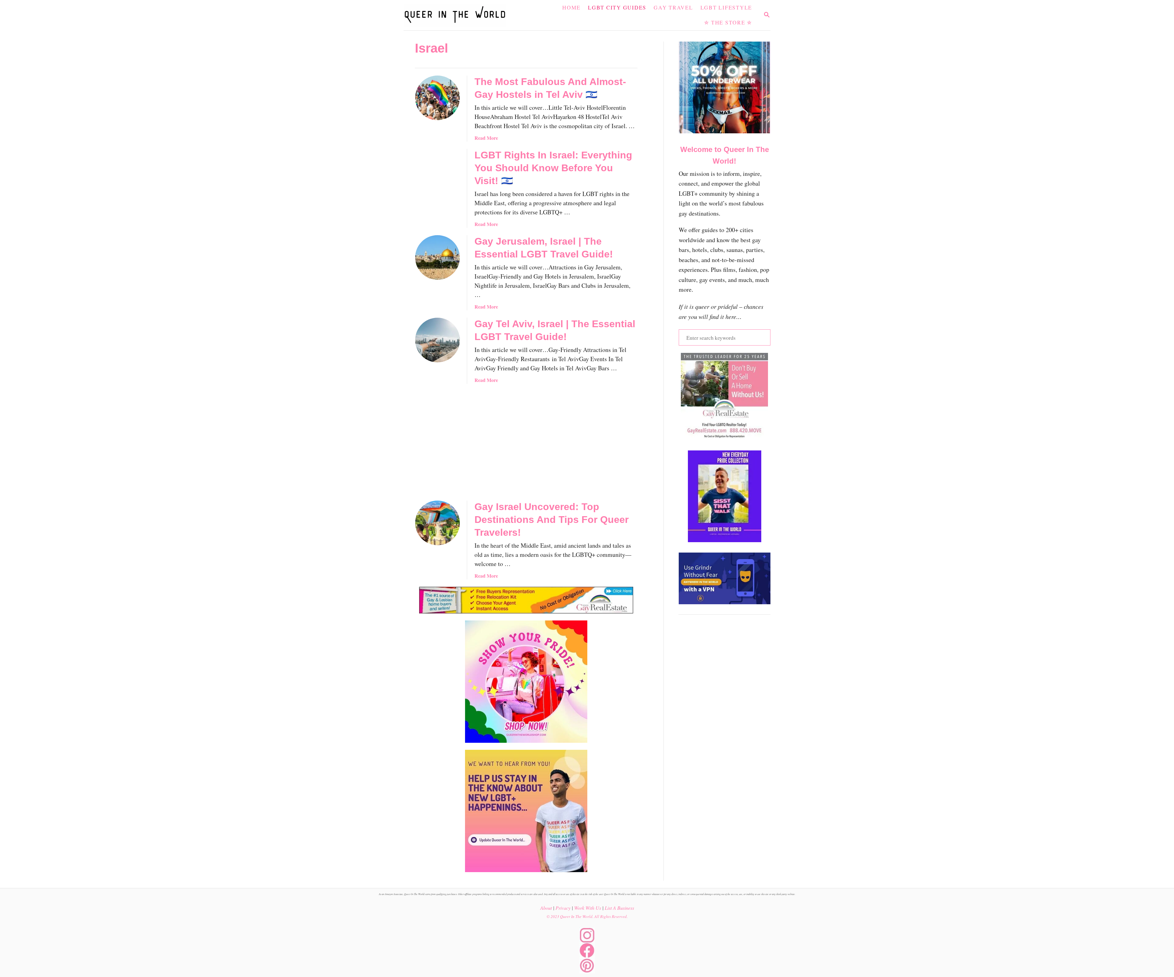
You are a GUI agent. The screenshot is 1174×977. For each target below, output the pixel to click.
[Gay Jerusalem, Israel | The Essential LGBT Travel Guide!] (437, 257)
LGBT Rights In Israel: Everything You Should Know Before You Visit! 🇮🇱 (553, 168)
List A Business (619, 908)
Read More (486, 137)
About (546, 908)
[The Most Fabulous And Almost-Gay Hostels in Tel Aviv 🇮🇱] (437, 98)
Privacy (563, 908)
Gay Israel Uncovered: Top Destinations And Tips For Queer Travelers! (551, 519)
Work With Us (587, 908)
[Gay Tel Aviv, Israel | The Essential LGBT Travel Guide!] (437, 340)
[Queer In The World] (459, 15)
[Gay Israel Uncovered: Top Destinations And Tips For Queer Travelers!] (437, 523)
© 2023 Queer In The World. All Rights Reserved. (587, 916)
